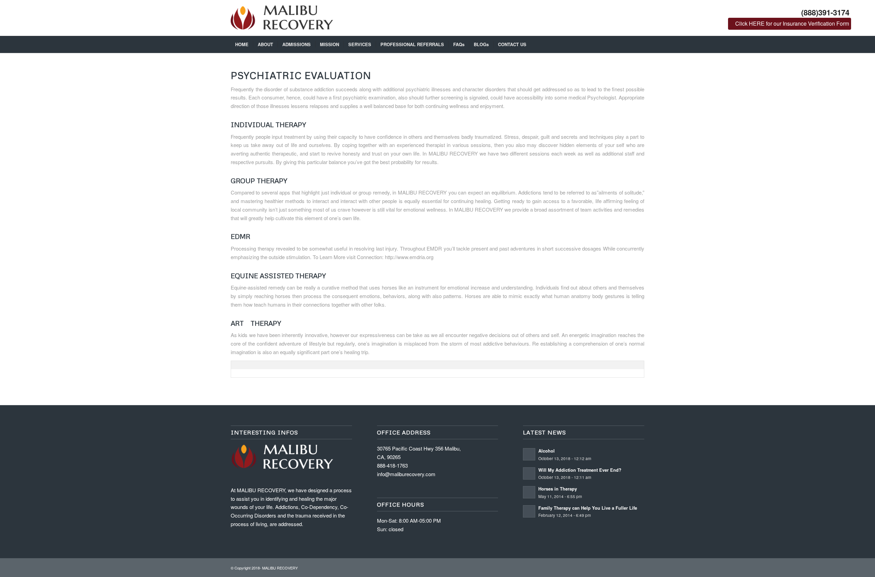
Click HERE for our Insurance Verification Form (792, 23)
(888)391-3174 (825, 12)
